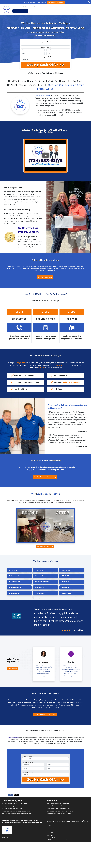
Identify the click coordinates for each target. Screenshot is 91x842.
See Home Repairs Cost (45, 546)
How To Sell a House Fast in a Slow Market (58, 803)
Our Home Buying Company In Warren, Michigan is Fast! (16, 814)
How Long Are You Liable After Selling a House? (59, 814)
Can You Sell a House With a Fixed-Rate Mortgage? (60, 811)
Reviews (43, 7)
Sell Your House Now (45, 277)
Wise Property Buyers (43, 95)
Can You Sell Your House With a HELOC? (57, 806)
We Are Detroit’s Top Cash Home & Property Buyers (60, 7)
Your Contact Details (45, 47)
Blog (41, 822)
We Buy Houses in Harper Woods (10, 806)
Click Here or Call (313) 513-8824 (56, 2)
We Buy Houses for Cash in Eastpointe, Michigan (14, 803)
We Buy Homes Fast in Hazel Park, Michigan (13, 808)
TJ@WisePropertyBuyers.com (53, 837)
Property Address (45, 42)
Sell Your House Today (7, 820)
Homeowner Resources (33, 822)
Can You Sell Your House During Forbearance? (59, 808)
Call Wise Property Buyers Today (45, 477)
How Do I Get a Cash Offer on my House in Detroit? (26, 7)
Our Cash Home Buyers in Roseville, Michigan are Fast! (16, 811)
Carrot (67, 840)
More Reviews (12, 668)
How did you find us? (45, 57)
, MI (15, 576)
